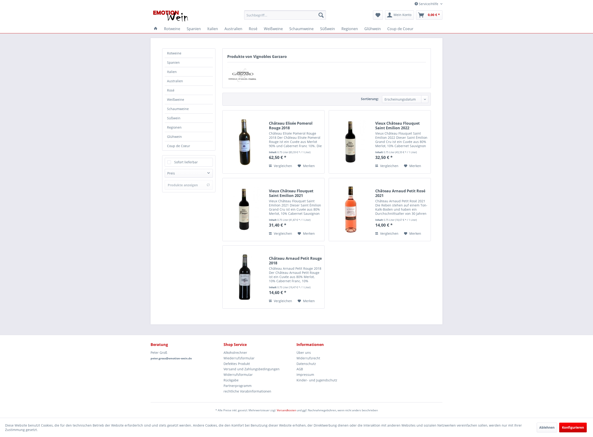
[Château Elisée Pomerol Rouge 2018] (244, 142)
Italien (172, 72)
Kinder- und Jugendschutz (316, 380)
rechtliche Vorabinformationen (247, 391)
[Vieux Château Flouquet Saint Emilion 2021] (244, 209)
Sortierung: (370, 99)
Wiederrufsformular (239, 358)
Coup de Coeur (178, 146)
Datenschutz (306, 363)
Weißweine (175, 99)
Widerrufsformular (238, 374)
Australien (175, 81)
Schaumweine (178, 109)
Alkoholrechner (235, 352)
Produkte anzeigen (183, 185)
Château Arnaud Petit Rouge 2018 (295, 260)
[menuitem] (285, 15)
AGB (299, 369)
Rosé (170, 90)
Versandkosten (286, 410)
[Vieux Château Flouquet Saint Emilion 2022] (351, 142)
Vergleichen (282, 166)
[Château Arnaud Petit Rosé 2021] (351, 209)
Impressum (305, 374)
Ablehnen (547, 427)
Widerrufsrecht (308, 358)
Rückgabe (231, 380)
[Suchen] (321, 15)
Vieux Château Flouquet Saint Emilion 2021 (291, 193)
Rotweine (174, 53)
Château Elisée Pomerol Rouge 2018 (290, 125)
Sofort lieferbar (186, 162)
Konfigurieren (573, 427)
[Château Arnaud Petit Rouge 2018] (244, 277)
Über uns (303, 352)
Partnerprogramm (238, 385)
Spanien (173, 62)
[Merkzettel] (378, 15)
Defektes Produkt (237, 363)
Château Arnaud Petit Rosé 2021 (400, 193)
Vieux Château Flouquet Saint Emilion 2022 (397, 125)
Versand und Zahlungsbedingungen (252, 369)
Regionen (174, 127)
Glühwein (174, 136)
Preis (171, 173)
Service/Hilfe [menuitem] (428, 4)
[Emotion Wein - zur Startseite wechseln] (170, 16)
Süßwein (173, 118)
